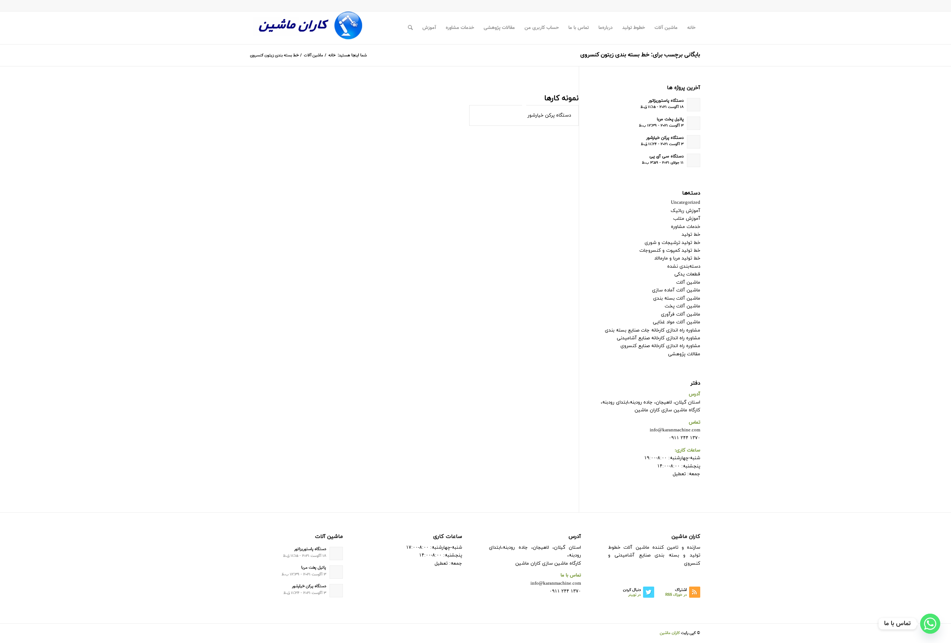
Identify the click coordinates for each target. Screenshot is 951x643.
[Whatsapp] (930, 624)
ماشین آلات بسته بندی (676, 298)
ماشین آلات (688, 282)
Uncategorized (685, 202)
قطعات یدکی (687, 274)
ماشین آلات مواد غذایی (676, 322)
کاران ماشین (670, 633)
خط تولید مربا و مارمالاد (677, 258)
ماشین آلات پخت (682, 306)
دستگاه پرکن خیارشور (549, 115)
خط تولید (691, 234)
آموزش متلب (686, 218)
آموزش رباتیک (685, 211)
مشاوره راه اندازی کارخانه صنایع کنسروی (660, 346)
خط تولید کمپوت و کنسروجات (669, 250)
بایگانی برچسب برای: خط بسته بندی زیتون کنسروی (640, 55)
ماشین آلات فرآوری (680, 314)
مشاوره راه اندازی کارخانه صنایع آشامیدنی (658, 338)
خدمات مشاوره (685, 226)
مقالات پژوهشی (684, 354)
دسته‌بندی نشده (683, 266)
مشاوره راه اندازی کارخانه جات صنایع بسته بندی (652, 330)
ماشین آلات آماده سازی (676, 290)
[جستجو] (410, 28)
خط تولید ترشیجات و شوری (672, 242)
